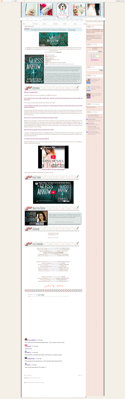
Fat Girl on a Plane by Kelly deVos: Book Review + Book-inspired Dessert (94, 129)
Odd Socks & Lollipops (93, 115)
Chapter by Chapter (54, 281)
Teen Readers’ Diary (53, 270)
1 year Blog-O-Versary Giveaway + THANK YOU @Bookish (96, 88)
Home (24, 23)
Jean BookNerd (51, 248)
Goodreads (50, 64)
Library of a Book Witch (52, 261)
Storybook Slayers (53, 255)
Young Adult (66, 296)
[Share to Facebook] (42, 295)
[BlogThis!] (39, 295)
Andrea (100, 35)
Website (57, 222)
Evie (96, 35)
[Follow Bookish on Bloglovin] (95, 60)
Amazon (56, 64)
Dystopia (42, 296)
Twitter (61, 222)
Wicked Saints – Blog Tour (93, 124)
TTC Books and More (56, 276)
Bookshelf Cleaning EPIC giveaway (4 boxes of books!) (95, 95)
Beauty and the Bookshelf (54, 249)
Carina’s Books (51, 254)
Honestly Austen (91, 119)
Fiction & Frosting (92, 126)
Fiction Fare (53, 251)
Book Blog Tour (35, 296)
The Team (35, 23)
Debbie (97, 36)
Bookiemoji (53, 279)
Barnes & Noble (62, 64)
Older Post (80, 375)
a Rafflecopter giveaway (53, 237)
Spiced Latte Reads (56, 263)
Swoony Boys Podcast (53, 264)
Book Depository (70, 64)
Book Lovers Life (52, 278)
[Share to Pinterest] (43, 295)
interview (47, 296)
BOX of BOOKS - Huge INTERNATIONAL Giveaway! (95, 81)
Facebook (71, 222)
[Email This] (38, 295)
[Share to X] (41, 295)
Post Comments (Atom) (35, 377)
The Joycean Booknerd (93, 132)
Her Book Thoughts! (53, 267)
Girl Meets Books (56, 266)
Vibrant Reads (91, 123)
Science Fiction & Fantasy (56, 296)
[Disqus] (53, 318)
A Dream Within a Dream (53, 269)
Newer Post (26, 375)
